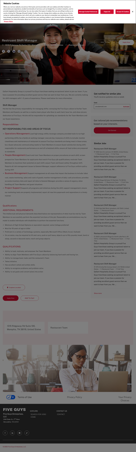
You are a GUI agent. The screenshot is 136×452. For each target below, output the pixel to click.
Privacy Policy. (8, 21)
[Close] (132, 11)
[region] (68, 12)
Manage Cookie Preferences (88, 11)
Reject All (107, 11)
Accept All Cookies (123, 11)
